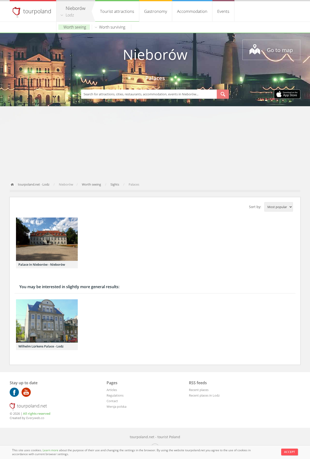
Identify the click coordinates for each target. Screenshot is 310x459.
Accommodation (192, 11)
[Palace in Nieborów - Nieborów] (47, 239)
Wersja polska (116, 406)
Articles (112, 390)
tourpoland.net (29, 184)
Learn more (51, 450)
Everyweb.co (35, 418)
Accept (289, 452)
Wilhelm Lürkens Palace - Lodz (40, 346)
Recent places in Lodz (204, 395)
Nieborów (155, 54)
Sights (115, 184)
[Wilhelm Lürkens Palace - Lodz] (47, 321)
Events (223, 11)
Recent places (199, 390)
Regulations (115, 395)
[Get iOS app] (287, 95)
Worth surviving (112, 27)
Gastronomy (155, 11)
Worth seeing (74, 27)
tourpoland (37, 11)
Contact (112, 401)
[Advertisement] (155, 142)
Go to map (280, 49)
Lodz (70, 15)
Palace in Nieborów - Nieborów (41, 264)
